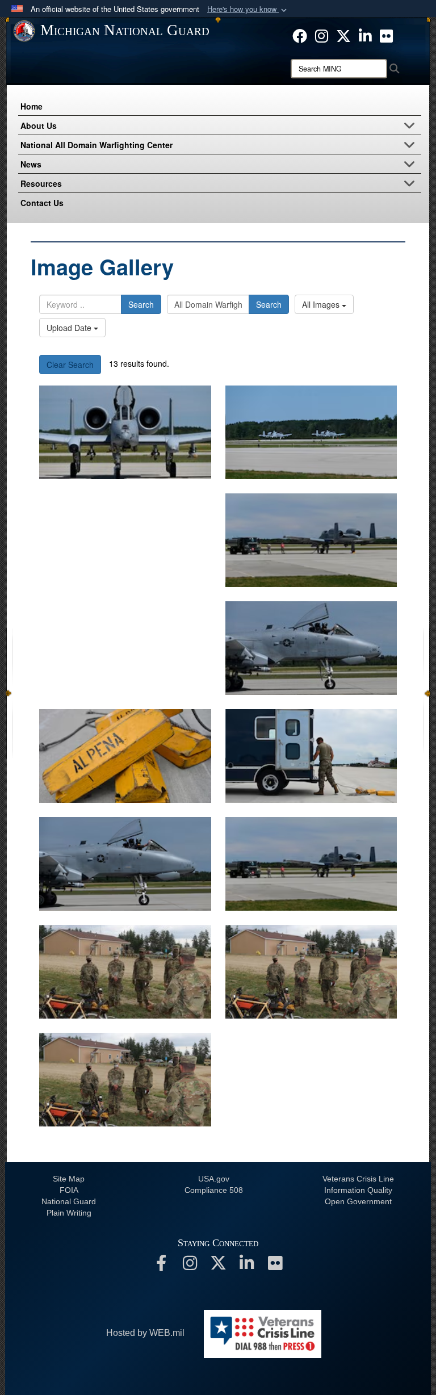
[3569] (311, 756)
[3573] (311, 540)
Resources (41, 183)
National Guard (68, 1201)
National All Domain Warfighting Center (96, 144)
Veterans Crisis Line (358, 1178)
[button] (248, 9)
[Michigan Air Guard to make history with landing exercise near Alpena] (125, 432)
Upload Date (70, 327)
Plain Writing (69, 1212)
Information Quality (358, 1190)
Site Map (69, 1178)
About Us (38, 125)
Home (31, 106)
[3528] (125, 1079)
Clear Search (70, 364)
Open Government (358, 1201)
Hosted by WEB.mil (145, 1333)
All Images (322, 304)
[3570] (125, 756)
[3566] (125, 864)
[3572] (125, 648)
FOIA (69, 1190)
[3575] (311, 432)
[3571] (311, 648)
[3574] (125, 540)
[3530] (125, 972)
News (30, 164)
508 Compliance (214, 1190)
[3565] (311, 864)
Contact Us (42, 202)
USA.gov (213, 1178)
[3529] (311, 972)
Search (141, 304)
